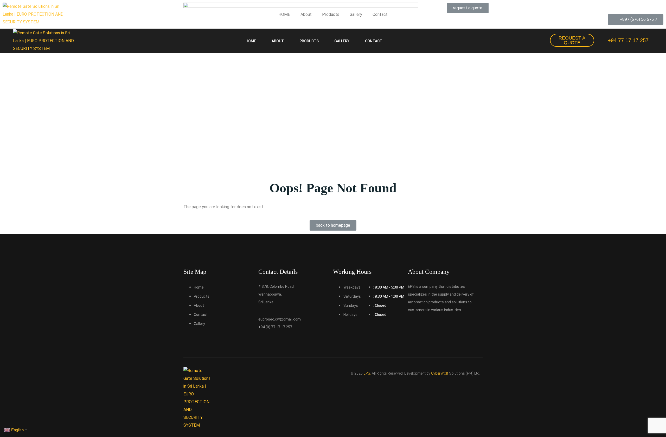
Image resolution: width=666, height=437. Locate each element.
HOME (284, 14)
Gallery (356, 14)
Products (330, 14)
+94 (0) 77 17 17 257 (275, 327)
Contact (380, 14)
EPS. (367, 373)
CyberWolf (439, 373)
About (306, 14)
